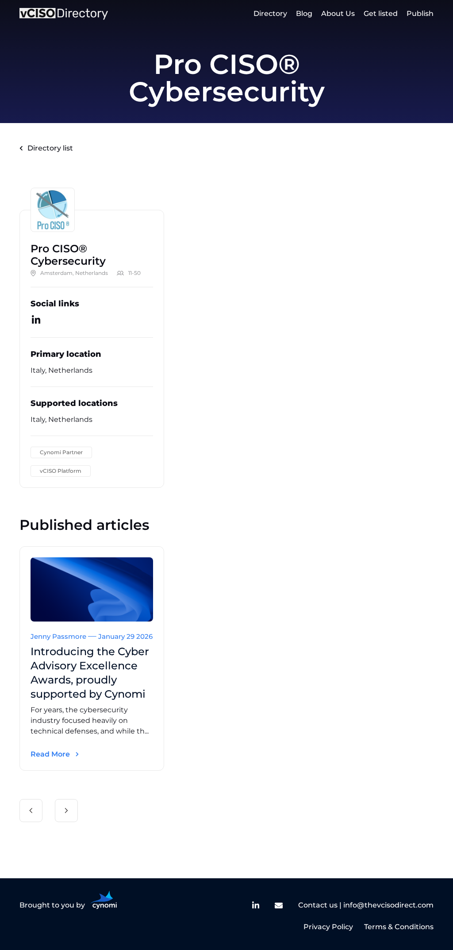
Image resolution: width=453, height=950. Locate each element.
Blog (304, 13)
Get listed (381, 13)
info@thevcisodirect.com (388, 905)
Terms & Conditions (399, 927)
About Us (338, 13)
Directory (270, 13)
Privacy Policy (328, 927)
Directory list (50, 148)
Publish (420, 13)
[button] (30, 810)
